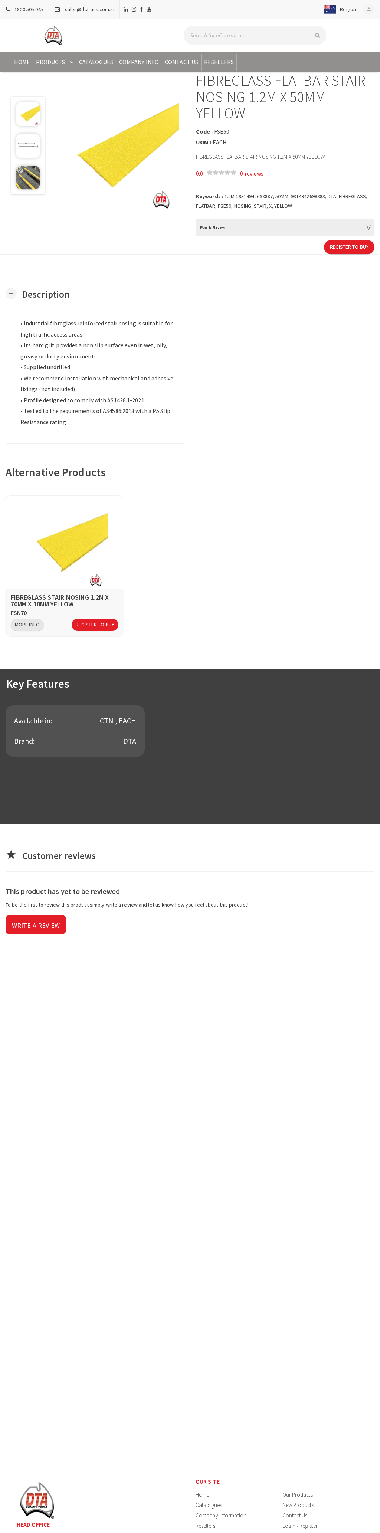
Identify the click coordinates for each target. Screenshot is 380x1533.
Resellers (219, 62)
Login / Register (300, 1525)
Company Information (221, 1515)
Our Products (297, 1494)
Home (22, 62)
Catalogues (96, 62)
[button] (338, 9)
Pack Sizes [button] (213, 227)
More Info (27, 624)
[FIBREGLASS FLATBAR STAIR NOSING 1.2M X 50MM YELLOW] (117, 149)
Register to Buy (349, 246)
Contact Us (181, 62)
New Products (298, 1505)
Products (50, 62)
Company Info (139, 62)
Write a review (36, 925)
